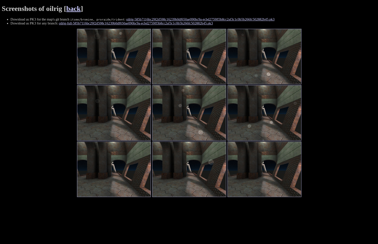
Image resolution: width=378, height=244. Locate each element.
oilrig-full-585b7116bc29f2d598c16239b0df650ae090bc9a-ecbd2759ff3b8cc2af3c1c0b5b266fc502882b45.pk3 (136, 23)
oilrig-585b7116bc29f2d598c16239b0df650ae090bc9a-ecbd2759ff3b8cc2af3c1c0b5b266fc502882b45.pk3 (200, 19)
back (73, 8)
